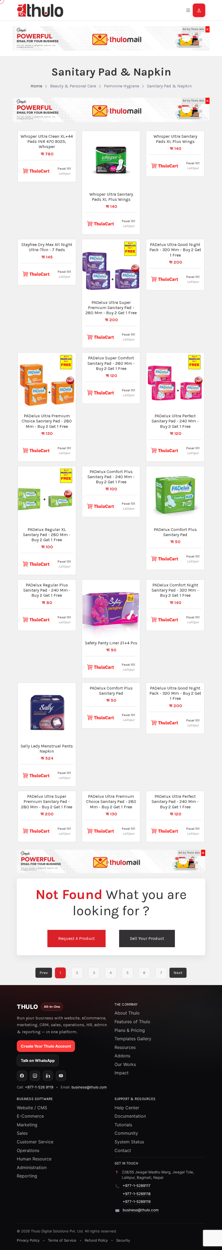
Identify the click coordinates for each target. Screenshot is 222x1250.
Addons (122, 1055)
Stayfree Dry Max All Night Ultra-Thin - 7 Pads (46, 247)
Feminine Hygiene (121, 85)
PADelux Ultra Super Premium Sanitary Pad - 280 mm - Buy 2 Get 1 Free (111, 307)
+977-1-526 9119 (39, 1087)
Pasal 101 (64, 168)
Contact (123, 1150)
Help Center (127, 1107)
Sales (22, 1133)
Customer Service (35, 1141)
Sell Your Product (147, 938)
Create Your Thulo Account (46, 1046)
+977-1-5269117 (137, 1185)
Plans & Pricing (130, 1030)
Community (126, 1133)
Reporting (27, 1176)
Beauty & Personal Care (73, 85)
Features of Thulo (132, 1021)
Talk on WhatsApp (38, 1060)
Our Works (125, 1064)
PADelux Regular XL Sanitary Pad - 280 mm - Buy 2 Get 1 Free (46, 534)
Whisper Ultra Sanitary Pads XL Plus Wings (111, 197)
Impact (122, 1072)
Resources (125, 1047)
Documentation (130, 1116)
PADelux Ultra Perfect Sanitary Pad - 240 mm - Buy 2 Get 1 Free (175, 421)
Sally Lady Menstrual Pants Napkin (47, 748)
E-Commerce (30, 1116)
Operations (28, 1150)
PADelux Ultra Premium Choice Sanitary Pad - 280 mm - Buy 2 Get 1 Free (47, 421)
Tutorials (123, 1124)
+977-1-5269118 (137, 1194)
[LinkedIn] (48, 1076)
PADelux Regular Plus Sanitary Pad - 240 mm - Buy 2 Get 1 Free (46, 590)
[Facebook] (22, 1076)
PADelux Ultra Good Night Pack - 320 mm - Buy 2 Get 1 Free (175, 249)
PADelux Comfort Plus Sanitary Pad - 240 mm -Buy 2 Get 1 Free (111, 476)
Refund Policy (96, 1240)
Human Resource (34, 1159)
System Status (129, 1141)
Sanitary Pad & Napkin (169, 85)
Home (36, 85)
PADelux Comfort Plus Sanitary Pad (175, 532)
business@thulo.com (89, 1087)
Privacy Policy (28, 1240)
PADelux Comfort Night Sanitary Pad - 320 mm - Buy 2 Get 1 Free (175, 590)
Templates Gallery (133, 1038)
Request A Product (76, 938)
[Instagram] (35, 1076)
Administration (32, 1167)
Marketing (27, 1124)
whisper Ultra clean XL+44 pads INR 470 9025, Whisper (47, 141)
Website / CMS (32, 1107)
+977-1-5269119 (137, 1201)
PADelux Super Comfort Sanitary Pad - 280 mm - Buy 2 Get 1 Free (111, 363)
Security (123, 1240)
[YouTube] (61, 1076)
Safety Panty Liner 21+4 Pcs (111, 642)
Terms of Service (62, 1240)
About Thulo (127, 1013)
